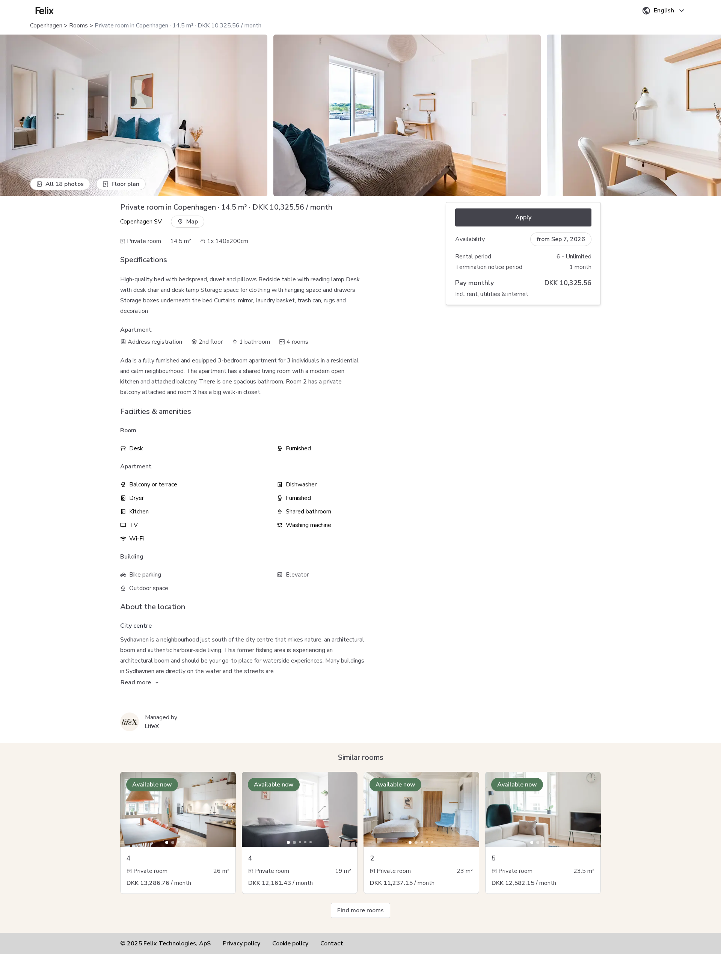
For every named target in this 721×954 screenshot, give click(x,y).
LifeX (152, 726)
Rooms (78, 25)
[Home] (44, 11)
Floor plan (125, 184)
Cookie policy (290, 943)
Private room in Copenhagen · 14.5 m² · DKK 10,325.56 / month (178, 25)
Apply (523, 217)
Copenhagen (46, 25)
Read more (136, 682)
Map (192, 221)
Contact (331, 943)
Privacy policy (241, 943)
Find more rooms (360, 910)
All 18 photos (64, 184)
